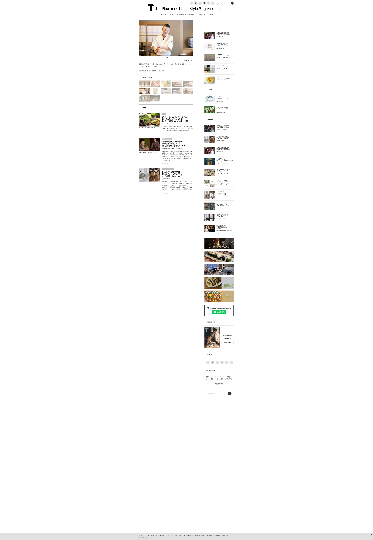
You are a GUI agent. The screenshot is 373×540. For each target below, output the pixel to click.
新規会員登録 (219, 384)
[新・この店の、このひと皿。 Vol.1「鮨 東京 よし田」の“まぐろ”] (166, 77)
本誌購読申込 (227, 342)
